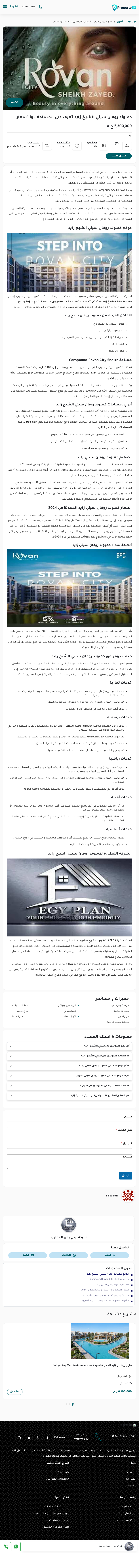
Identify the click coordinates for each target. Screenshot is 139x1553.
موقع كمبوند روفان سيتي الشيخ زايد (108, 1274)
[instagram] (19, 1438)
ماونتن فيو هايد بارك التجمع (53, 1513)
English (14, 7)
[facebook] (47, 1438)
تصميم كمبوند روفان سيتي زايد (113, 1285)
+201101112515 (29, 7)
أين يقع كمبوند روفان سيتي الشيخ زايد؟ (107, 1046)
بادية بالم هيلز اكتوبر (58, 1520)
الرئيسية (132, 22)
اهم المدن (64, 1472)
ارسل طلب (119, 156)
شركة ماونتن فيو (126, 1513)
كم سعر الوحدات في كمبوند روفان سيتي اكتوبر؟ (102, 1076)
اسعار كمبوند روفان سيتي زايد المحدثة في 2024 (105, 1290)
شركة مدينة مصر (125, 1520)
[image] (69, 1341)
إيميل (25, 1255)
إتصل (107, 1255)
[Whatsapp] (16, 1546)
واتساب (66, 1255)
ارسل (125, 1175)
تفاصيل (15, 1391)
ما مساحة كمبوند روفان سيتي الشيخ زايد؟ (105, 1056)
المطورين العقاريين (58, 1479)
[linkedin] (29, 1438)
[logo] (124, 7)
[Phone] (6, 1546)
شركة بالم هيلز (127, 1507)
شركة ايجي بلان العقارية (111, 1546)
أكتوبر (120, 22)
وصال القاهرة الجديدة (57, 1527)
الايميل (126, 1143)
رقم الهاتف (124, 1130)
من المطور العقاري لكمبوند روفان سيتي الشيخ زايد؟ (100, 1096)
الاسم (127, 1117)
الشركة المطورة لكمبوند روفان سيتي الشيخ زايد (104, 1301)
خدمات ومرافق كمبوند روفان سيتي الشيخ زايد (106, 1295)
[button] (72, 1404)
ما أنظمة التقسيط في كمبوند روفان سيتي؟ (105, 1086)
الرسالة (127, 1157)
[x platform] (38, 1438)
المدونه (132, 1486)
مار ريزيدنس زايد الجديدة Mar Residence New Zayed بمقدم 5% (92, 1365)
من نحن (131, 1472)
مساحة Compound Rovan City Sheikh (109, 1279)
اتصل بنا (131, 1479)
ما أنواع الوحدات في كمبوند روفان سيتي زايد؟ (104, 1066)
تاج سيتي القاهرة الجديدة (55, 1507)
